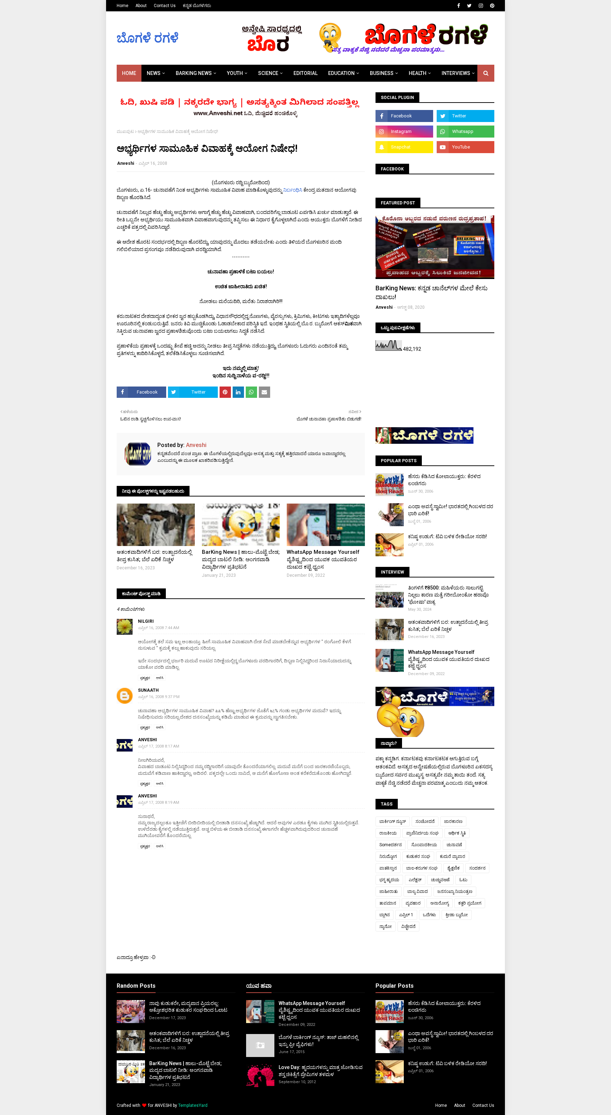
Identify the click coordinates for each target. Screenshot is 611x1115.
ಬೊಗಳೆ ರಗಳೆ (148, 38)
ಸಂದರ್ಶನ (477, 868)
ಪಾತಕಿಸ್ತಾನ (388, 868)
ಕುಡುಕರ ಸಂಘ (418, 856)
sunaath (148, 690)
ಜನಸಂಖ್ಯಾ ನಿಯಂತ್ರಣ (454, 891)
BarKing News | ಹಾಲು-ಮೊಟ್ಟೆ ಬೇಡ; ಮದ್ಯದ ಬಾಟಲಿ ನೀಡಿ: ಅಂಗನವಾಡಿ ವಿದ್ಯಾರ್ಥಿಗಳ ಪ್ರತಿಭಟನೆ (241, 559)
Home (122, 5)
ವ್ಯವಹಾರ (413, 903)
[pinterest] (491, 5)
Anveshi (125, 163)
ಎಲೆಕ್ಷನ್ (415, 879)
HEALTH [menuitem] (417, 73)
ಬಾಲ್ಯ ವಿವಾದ (417, 891)
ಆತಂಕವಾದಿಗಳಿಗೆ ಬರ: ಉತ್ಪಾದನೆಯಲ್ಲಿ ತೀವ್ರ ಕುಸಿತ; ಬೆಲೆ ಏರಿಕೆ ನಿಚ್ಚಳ (154, 556)
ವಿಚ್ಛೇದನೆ (408, 926)
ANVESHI (163, 1105)
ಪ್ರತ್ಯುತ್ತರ (145, 678)
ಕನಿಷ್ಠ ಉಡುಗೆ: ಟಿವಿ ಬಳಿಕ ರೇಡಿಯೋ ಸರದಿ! (447, 536)
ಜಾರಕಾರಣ (453, 821)
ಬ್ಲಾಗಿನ (384, 914)
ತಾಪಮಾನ (387, 903)
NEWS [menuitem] (154, 73)
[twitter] (469, 5)
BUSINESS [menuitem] (382, 73)
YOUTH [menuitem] (235, 73)
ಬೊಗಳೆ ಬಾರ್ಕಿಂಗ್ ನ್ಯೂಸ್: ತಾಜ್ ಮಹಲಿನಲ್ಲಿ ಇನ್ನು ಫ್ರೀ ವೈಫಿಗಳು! (318, 1040)
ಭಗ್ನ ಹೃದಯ (389, 879)
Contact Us (165, 5)
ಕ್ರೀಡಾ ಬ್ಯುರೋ (457, 914)
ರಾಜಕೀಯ (388, 833)
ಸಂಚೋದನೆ (425, 821)
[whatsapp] (465, 132)
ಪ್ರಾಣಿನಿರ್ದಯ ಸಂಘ (422, 833)
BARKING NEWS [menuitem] (194, 73)
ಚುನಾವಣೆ (454, 844)
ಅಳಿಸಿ (159, 678)
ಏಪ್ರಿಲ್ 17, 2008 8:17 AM (158, 746)
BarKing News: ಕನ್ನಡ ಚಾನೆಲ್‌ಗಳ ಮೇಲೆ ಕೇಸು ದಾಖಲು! (432, 292)
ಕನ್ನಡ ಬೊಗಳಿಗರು (197, 5)
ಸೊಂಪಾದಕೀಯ (424, 844)
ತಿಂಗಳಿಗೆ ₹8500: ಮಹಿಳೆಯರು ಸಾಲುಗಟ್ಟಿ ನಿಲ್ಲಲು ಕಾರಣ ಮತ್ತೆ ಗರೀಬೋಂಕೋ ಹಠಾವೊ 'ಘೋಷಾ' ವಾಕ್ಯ (448, 594)
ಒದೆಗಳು (429, 914)
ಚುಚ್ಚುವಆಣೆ (440, 879)
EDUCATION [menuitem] (341, 73)
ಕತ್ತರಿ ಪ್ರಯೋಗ (469, 903)
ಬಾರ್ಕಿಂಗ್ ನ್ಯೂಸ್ (392, 821)
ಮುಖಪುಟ (125, 131)
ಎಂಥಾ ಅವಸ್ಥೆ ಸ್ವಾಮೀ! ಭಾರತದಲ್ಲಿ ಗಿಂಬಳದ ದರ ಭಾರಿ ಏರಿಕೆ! (450, 510)
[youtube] (465, 147)
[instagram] (481, 5)
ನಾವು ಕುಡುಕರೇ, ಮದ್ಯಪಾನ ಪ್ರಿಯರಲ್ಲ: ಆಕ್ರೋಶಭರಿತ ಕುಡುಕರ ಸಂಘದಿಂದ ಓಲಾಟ (188, 1006)
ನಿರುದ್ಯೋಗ (388, 856)
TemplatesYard (193, 1105)
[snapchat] (404, 147)
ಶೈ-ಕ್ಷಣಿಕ (453, 868)
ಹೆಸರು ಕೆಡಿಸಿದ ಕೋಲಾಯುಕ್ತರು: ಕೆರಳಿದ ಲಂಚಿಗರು (444, 480)
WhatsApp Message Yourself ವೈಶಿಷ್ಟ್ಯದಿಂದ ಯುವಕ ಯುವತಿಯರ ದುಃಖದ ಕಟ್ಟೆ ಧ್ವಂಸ (323, 559)
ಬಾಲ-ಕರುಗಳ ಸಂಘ (422, 868)
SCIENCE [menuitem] (268, 73)
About (141, 5)
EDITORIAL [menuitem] (305, 73)
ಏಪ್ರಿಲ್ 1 (406, 914)
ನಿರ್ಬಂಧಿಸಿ (293, 190)
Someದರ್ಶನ (390, 844)
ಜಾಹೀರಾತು (388, 891)
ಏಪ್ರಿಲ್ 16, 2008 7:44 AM (158, 628)
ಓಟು (463, 879)
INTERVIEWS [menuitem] (456, 73)
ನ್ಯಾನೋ (385, 926)
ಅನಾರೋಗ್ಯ (439, 903)
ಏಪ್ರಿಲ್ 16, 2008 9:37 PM (159, 697)
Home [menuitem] (129, 73)
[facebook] (458, 5)
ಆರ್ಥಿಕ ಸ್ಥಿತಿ (457, 833)
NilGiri (146, 621)
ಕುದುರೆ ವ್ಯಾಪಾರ (452, 856)
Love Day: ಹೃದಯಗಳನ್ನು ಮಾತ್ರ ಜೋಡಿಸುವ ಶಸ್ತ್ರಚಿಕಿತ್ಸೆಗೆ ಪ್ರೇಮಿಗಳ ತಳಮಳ (321, 1070)
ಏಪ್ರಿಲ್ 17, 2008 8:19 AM (158, 802)
